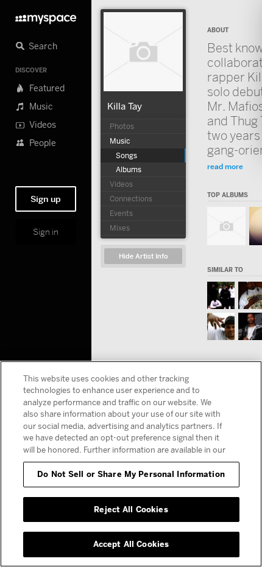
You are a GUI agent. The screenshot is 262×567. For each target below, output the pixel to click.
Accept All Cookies (131, 543)
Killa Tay (124, 106)
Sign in (45, 231)
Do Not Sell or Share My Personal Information (131, 473)
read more (225, 166)
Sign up (45, 198)
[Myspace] (45, 16)
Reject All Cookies (131, 509)
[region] (131, 464)
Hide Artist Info (143, 256)
